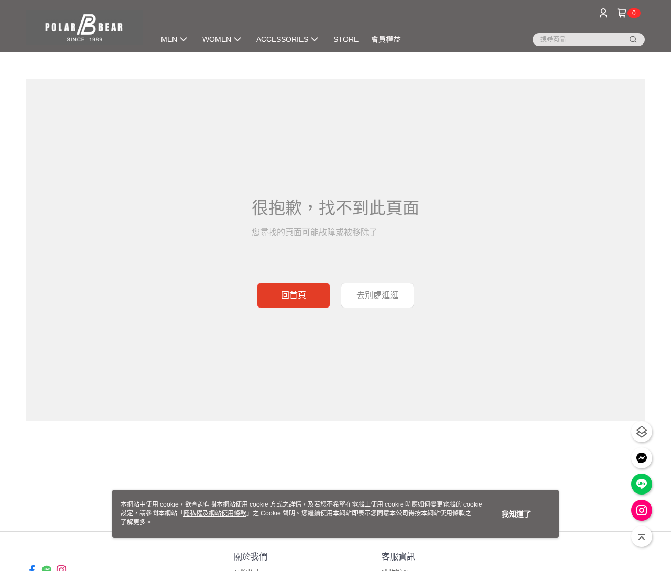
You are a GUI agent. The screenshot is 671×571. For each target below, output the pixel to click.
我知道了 (516, 514)
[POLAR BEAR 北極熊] (84, 27)
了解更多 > (136, 522)
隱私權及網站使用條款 (214, 513)
